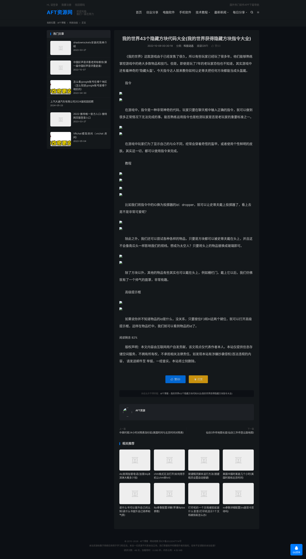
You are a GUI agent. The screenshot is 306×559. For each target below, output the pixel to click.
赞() (216, 45)
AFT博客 (61, 22)
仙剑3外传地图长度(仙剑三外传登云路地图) (230, 432)
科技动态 (73, 22)
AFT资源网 (60, 12)
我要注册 (66, 4)
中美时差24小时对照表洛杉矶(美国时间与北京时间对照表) (151, 432)
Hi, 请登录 (52, 4)
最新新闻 (220, 12)
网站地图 (154, 541)
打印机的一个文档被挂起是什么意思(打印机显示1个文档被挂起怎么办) (203, 511)
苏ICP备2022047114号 (170, 541)
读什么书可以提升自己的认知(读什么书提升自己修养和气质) (134, 511)
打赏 (198, 379)
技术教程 (202, 12)
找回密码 (80, 4)
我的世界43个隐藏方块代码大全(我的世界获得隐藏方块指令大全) (186, 38)
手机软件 (185, 12)
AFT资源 (140, 410)
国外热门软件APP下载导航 (244, 4)
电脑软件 (169, 12)
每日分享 (239, 12)
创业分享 (152, 12)
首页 (139, 12)
